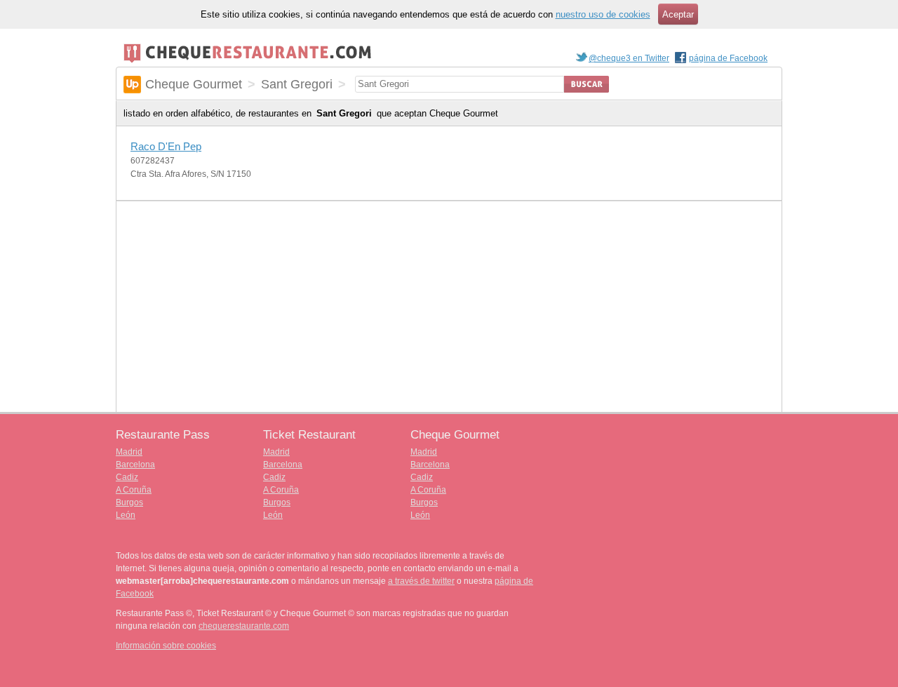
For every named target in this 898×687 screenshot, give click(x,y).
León (125, 515)
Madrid (129, 452)
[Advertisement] (449, 306)
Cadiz (127, 477)
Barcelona (135, 464)
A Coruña (134, 490)
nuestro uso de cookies (603, 14)
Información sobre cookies (166, 646)
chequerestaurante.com (244, 626)
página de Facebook (728, 58)
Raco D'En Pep (165, 146)
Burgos (129, 502)
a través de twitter (421, 581)
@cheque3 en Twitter (629, 58)
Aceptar (678, 14)
